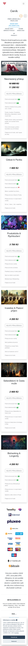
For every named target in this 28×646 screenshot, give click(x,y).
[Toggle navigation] (23, 3)
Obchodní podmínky (14, 617)
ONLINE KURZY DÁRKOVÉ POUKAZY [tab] (9, 29)
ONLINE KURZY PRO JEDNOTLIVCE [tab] (14, 24)
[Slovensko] (25, 16)
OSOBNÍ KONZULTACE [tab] (20, 29)
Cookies (16, 632)
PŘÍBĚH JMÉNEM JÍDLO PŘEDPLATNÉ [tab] (14, 20)
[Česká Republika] (21, 16)
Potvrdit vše (14, 637)
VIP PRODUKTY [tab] (14, 34)
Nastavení (14, 641)
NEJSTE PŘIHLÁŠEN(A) (14, 94)
